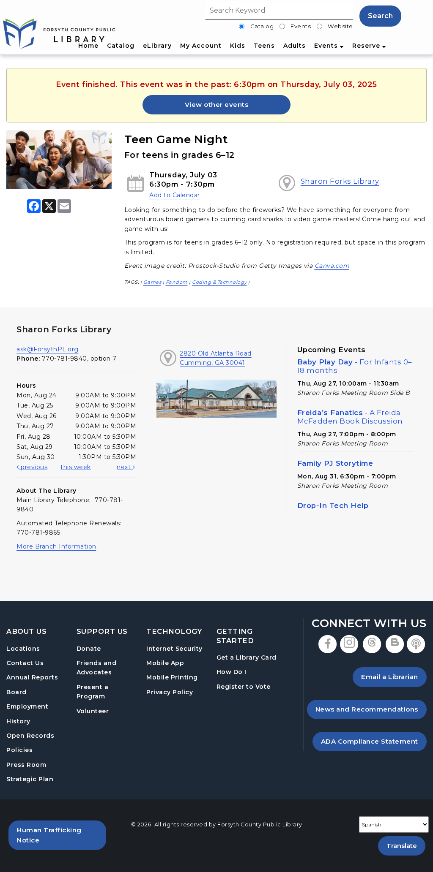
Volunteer (93, 711)
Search (380, 16)
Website (340, 26)
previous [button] (33, 467)
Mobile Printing (172, 677)
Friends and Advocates (97, 667)
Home (88, 45)
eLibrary (157, 45)
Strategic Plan (29, 779)
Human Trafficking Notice (61, 835)
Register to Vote (243, 686)
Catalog (262, 26)
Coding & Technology (219, 282)
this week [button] (75, 467)
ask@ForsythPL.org (47, 349)
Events (300, 26)
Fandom (177, 282)
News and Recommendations (371, 709)
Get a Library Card (246, 657)
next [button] (125, 467)
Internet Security (174, 648)
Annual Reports (32, 677)
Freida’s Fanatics (350, 416)
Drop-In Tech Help (333, 505)
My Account (201, 45)
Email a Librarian (389, 677)
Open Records (30, 735)
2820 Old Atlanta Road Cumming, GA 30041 (216, 358)
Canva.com (332, 265)
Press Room (26, 765)
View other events (217, 105)
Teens (264, 45)
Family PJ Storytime (335, 463)
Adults (294, 45)
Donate (89, 648)
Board (16, 692)
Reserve (367, 45)
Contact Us (25, 663)
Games (152, 282)
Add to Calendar (174, 195)
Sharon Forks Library (340, 181)
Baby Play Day (354, 366)
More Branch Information (56, 546)
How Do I (231, 672)
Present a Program (93, 691)
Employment (27, 706)
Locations (23, 648)
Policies (19, 750)
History (18, 721)
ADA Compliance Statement (374, 741)
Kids (237, 45)
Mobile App (165, 663)
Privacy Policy (169, 692)
